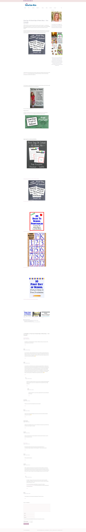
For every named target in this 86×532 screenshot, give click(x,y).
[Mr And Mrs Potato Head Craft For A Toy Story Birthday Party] (54, 41)
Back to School (26, 320)
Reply (25, 374)
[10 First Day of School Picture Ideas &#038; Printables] (28, 314)
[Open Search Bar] (61, 8)
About (46, 7)
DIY (28, 7)
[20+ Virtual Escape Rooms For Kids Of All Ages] (54, 35)
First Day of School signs (32, 32)
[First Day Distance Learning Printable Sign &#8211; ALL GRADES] (37, 314)
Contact (55, 7)
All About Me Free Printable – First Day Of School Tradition (31, 178)
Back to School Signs (26, 267)
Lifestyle (37, 7)
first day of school (30, 320)
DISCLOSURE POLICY (60, 530)
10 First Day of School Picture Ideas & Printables (38, 108)
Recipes (33, 7)
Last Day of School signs (29, 113)
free (32, 320)
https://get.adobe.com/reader (30, 485)
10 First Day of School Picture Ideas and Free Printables (31, 299)
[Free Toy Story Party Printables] (59, 35)
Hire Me (51, 7)
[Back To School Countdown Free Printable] (46, 314)
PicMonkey (26, 73)
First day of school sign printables (28, 201)
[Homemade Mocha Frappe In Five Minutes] (59, 46)
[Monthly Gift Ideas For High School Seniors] (54, 46)
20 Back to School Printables (27, 231)
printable (37, 320)
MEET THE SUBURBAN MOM (40, 530)
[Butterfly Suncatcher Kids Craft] (59, 52)
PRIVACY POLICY (55, 530)
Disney (43, 7)
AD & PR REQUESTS (46, 530)
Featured (26, 319)
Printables (29, 319)
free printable (34, 320)
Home (25, 7)
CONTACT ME (51, 530)
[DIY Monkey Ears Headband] (54, 52)
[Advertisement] (50, 4)
